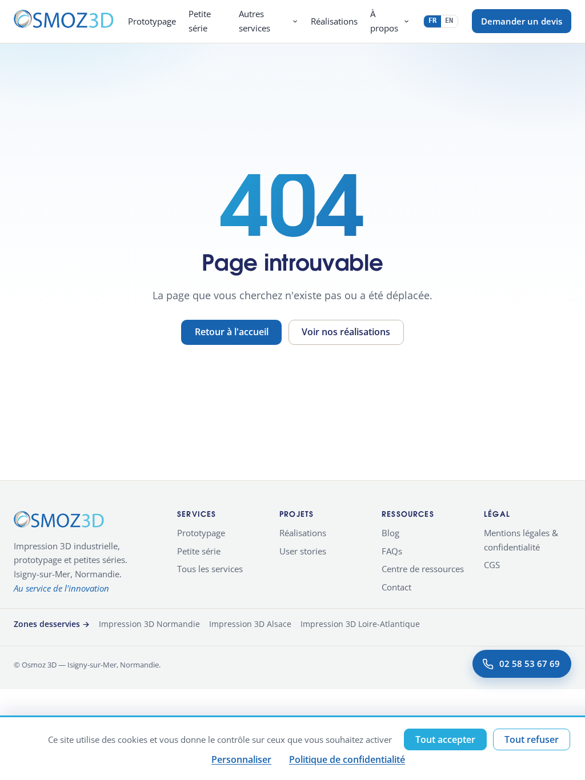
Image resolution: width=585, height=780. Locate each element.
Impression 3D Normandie (149, 623)
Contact (396, 587)
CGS (492, 564)
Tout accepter (445, 739)
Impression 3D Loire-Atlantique (360, 623)
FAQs (392, 551)
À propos (384, 21)
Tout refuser (531, 739)
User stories (302, 551)
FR (432, 21)
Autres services (254, 21)
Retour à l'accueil (232, 331)
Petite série (200, 21)
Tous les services (210, 568)
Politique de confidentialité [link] (347, 759)
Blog (390, 532)
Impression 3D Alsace (250, 623)
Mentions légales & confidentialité (521, 540)
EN (449, 21)
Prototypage (152, 21)
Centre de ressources (423, 568)
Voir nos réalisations (346, 331)
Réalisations (334, 21)
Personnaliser (241, 759)
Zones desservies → (52, 623)
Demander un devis (521, 21)
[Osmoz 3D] (64, 21)
